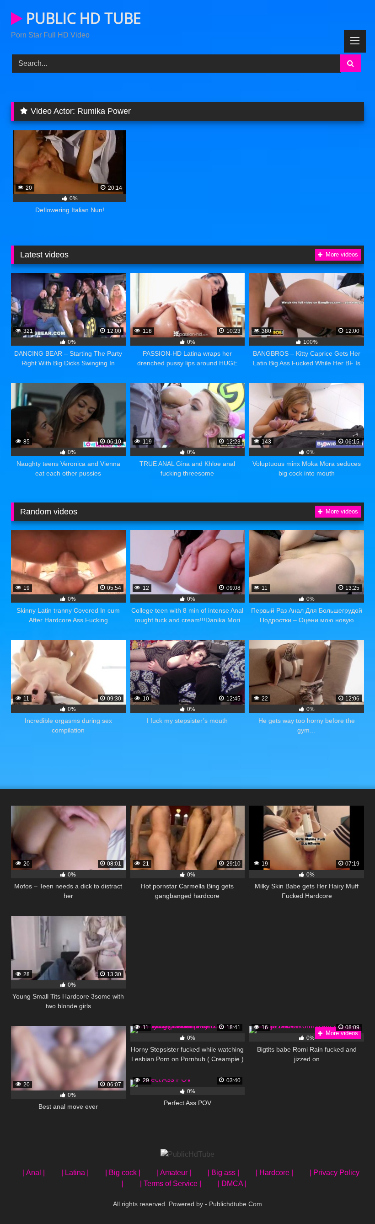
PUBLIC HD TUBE (81, 18)
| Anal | (34, 1172)
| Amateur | (174, 1172)
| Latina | (75, 1172)
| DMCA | (232, 1183)
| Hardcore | (274, 1172)
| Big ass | (223, 1172)
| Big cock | (122, 1172)
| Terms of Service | (170, 1183)
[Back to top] (347, 1197)
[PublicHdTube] (187, 1154)
